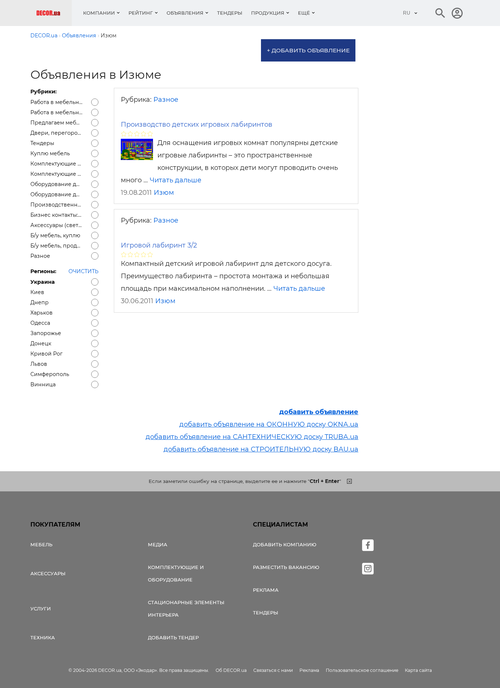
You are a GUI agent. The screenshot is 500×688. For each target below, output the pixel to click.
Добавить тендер (173, 637)
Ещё (304, 13)
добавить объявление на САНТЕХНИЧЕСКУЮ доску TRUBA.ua (252, 437)
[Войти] (457, 13)
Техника (42, 637)
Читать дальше (175, 180)
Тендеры (229, 13)
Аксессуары (48, 573)
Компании (99, 13)
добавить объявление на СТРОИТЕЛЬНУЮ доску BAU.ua (261, 449)
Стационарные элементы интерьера (186, 608)
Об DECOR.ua (231, 670)
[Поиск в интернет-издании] (440, 13)
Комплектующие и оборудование (176, 573)
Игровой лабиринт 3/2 (159, 245)
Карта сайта (418, 670)
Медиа (157, 544)
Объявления (185, 13)
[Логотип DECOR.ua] (54, 13)
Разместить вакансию (286, 567)
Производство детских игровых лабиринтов (196, 124)
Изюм (164, 193)
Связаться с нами (273, 670)
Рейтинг (140, 13)
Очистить (83, 271)
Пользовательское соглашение (362, 670)
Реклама (266, 590)
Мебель (41, 544)
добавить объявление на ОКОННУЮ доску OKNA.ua (268, 424)
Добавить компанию (284, 544)
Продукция (267, 13)
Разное (165, 100)
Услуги (40, 608)
